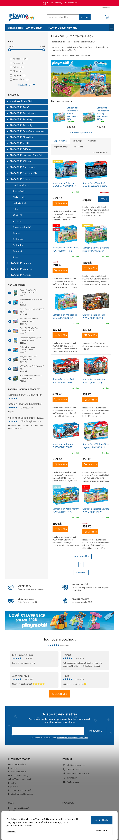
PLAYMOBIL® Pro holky (21, 125)
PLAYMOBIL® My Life (20, 143)
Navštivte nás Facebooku (78, 773)
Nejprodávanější (61, 146)
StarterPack (19, 191)
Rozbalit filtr (25, 84)
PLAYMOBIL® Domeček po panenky (27, 131)
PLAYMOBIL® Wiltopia (20, 161)
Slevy (15, 257)
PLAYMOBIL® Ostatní (20, 179)
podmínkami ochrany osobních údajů (72, 737)
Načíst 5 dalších (81, 556)
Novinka (18, 63)
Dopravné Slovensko (17, 771)
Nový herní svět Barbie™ (18, 808)
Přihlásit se (95, 730)
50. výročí (17, 215)
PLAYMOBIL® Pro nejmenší (23, 113)
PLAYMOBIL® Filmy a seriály (23, 173)
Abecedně (78, 146)
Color (15, 209)
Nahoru (82, 572)
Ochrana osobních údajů (18, 775)
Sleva (17, 71)
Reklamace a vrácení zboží (19, 790)
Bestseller (18, 245)
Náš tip (17, 67)
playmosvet (72, 777)
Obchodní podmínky (17, 764)
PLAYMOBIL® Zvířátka (20, 149)
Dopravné (12, 768)
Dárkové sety (19, 197)
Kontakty (12, 783)
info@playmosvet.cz (76, 765)
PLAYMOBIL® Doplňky (20, 263)
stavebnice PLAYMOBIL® (22, 101)
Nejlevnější (77, 140)
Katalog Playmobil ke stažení (20, 794)
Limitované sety (21, 185)
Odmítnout (101, 830)
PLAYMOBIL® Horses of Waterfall (26, 155)
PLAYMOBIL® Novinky (20, 275)
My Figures (18, 221)
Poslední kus (20, 79)
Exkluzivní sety (20, 203)
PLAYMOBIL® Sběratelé (21, 269)
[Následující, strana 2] (81, 564)
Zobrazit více (59, 693)
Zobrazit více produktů (79, 132)
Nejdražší (92, 140)
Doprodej (19, 75)
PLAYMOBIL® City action (22, 137)
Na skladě (19, 58)
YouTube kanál (73, 782)
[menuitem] (25, 27)
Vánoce (16, 233)
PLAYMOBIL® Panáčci (20, 107)
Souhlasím (104, 820)
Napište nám (13, 786)
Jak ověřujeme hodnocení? (20, 779)
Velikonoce (18, 239)
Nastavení (11, 831)
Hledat (84, 17)
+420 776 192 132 (74, 769)
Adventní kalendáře (22, 227)
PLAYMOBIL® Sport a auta (22, 167)
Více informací (27, 825)
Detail (104, 199)
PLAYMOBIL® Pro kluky (21, 119)
